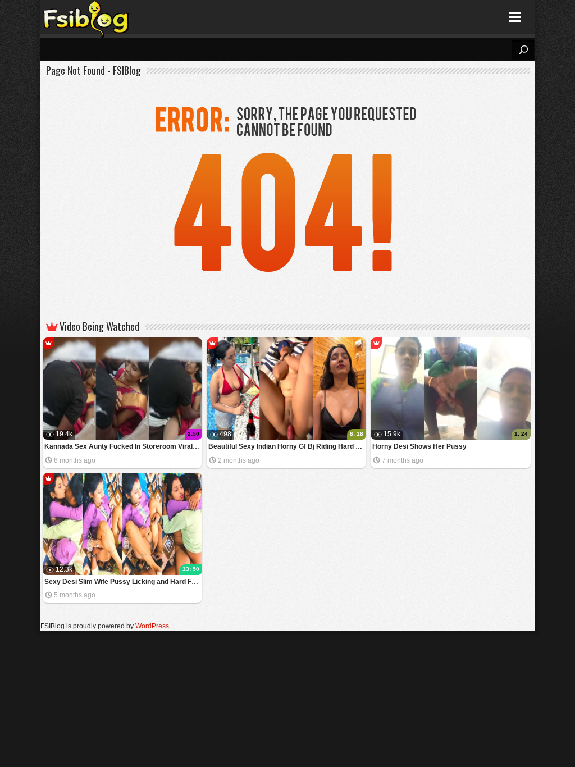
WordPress (152, 626)
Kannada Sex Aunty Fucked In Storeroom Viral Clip (123, 446)
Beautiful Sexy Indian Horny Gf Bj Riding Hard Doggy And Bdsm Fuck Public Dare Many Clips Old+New (287, 446)
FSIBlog (86, 17)
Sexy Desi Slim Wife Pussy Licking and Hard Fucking (123, 582)
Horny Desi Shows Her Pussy (419, 446)
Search (523, 50)
